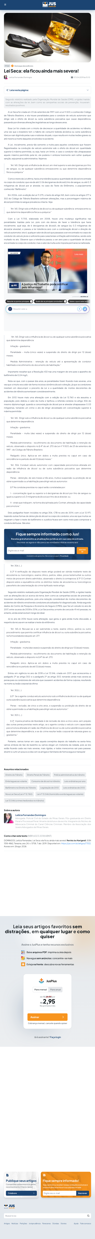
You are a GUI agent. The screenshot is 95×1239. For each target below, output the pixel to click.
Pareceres (46, 1223)
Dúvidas (55, 1223)
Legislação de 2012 (49, 787)
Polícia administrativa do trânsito (69, 774)
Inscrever (82, 550)
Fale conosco (85, 1223)
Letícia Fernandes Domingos (30, 815)
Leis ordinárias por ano (74, 781)
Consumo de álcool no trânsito (45, 781)
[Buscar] (88, 1215)
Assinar (34, 1017)
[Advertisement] (47, 880)
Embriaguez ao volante (16, 781)
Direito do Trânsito (14, 774)
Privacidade (64, 556)
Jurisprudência (35, 1223)
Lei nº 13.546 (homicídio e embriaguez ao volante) (60, 794)
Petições (23, 1223)
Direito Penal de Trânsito (38, 774)
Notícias (15, 1223)
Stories (63, 1223)
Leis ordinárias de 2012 (74, 787)
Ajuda (76, 1223)
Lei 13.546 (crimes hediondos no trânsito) (24, 800)
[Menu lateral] (5, 4)
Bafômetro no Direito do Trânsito (20, 787)
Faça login (55, 1037)
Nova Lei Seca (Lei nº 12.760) (18, 794)
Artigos (7, 1223)
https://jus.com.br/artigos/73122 (76, 843)
